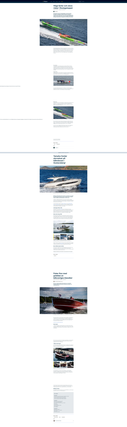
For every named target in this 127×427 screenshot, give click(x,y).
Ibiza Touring (61, 243)
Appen (59, 1)
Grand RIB (57, 204)
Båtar (51, 1)
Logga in (80, 1)
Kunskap (57, 1)
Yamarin (65, 203)
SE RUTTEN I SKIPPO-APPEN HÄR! (58, 322)
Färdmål (54, 1)
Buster (63, 203)
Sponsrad (55, 255)
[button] (73, 226)
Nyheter (62, 1)
